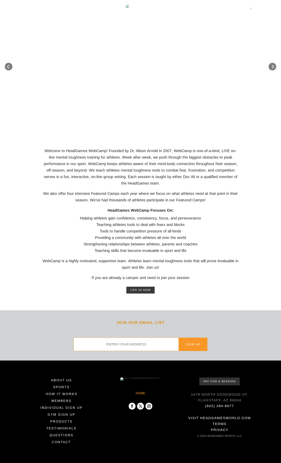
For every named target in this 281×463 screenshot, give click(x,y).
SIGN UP (193, 344)
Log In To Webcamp (56, 8)
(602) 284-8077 (219, 406)
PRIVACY (219, 430)
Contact (248, 21)
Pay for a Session (219, 381)
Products (201, 21)
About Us (33, 21)
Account (210, 8)
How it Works (81, 21)
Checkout (229, 8)
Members (109, 21)
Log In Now (140, 289)
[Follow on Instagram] (148, 406)
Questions (61, 435)
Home (32, 8)
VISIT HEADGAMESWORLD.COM (219, 418)
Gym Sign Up (61, 414)
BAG (247, 8)
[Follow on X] (140, 406)
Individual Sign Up (61, 408)
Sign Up (176, 21)
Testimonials (225, 21)
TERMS (220, 424)
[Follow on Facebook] (132, 406)
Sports (57, 21)
